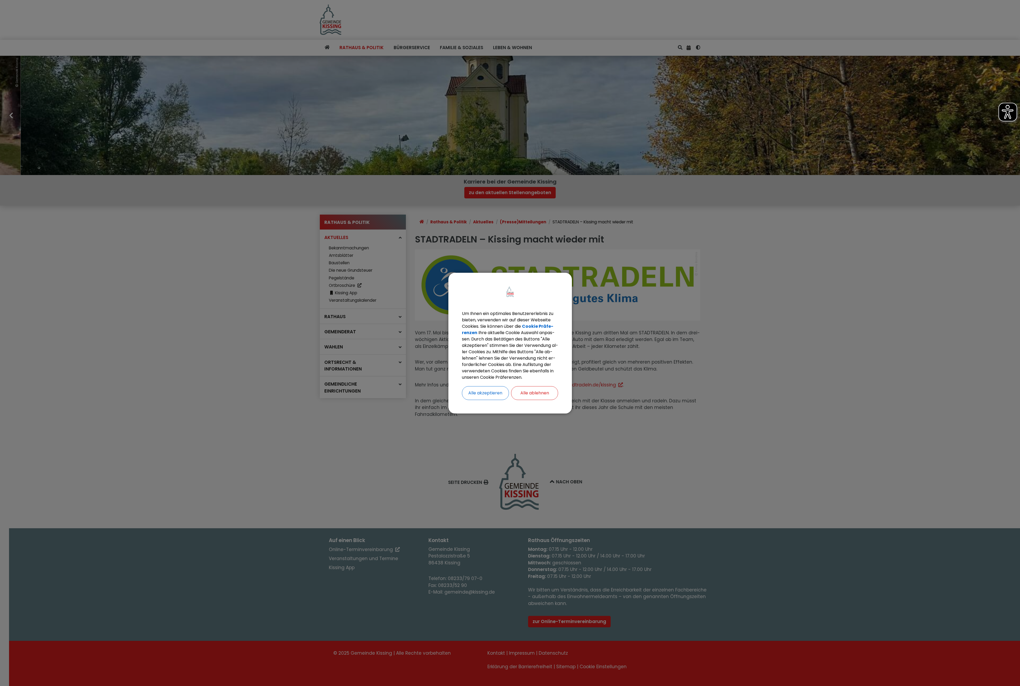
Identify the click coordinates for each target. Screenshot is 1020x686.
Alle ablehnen (534, 393)
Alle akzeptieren (485, 393)
